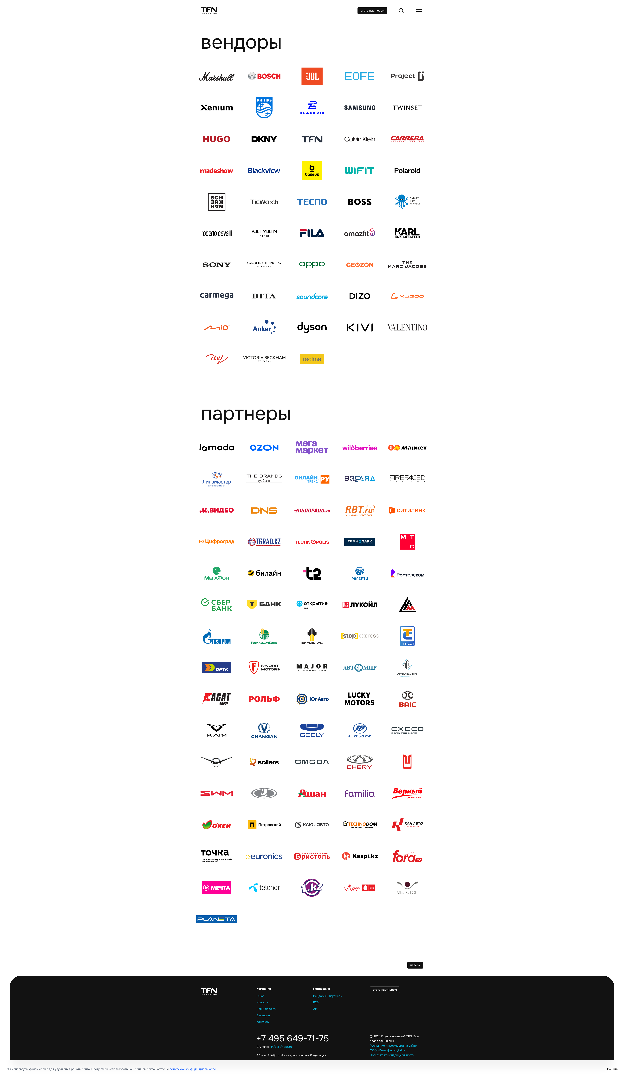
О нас (260, 996)
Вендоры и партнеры (327, 996)
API (315, 1009)
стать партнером (372, 10)
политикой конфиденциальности (193, 1069)
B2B (316, 1002)
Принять (612, 1069)
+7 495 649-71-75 (292, 1038)
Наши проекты (266, 1009)
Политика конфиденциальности (392, 1055)
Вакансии (263, 1015)
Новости (262, 1002)
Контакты (262, 1022)
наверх (415, 965)
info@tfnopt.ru (281, 1047)
